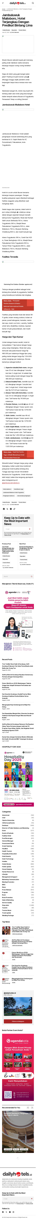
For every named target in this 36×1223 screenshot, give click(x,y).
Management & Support (9, 877)
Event (4, 830)
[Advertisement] (18, 168)
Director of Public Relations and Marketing (15, 828)
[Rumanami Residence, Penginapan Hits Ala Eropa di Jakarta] (18, 1132)
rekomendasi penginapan (23, 495)
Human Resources (8, 872)
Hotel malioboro (7, 489)
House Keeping (7, 869)
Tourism (4, 908)
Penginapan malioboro (8, 495)
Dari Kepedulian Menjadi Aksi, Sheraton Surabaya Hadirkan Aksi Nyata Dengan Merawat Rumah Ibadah (18, 716)
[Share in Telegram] (11, 509)
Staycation (14, 30)
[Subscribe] (30, 529)
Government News (8, 843)
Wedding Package (8, 915)
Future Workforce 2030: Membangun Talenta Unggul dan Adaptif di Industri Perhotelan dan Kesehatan (16, 685)
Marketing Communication (10, 879)
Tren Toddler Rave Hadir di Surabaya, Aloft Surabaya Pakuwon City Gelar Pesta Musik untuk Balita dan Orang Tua (17, 666)
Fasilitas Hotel (6, 836)
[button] (3, 3)
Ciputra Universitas (8, 820)
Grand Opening (7, 846)
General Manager (7, 841)
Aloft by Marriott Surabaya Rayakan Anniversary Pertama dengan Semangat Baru (22, 941)
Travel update (6, 913)
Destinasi (5, 825)
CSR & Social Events (8, 823)
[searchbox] (16, 576)
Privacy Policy (24, 533)
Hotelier (4, 861)
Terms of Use (7, 535)
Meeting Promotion (8, 882)
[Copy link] (14, 509)
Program (5, 892)
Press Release (6, 890)
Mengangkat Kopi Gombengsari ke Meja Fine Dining (22, 979)
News (4, 887)
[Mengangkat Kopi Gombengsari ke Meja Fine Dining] (6, 982)
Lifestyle (5, 874)
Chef (3, 818)
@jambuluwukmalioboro (11, 483)
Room (4, 895)
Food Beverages (7, 838)
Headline (5, 848)
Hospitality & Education (9, 854)
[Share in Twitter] (7, 509)
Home (3, 9)
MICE (3, 884)
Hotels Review (6, 30)
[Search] (32, 576)
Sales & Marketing (8, 900)
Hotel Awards (6, 856)
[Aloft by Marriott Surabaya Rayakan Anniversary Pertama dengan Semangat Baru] (6, 943)
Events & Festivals (7, 833)
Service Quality (7, 902)
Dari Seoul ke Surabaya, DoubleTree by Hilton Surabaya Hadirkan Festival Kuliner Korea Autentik (16, 696)
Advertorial (5, 815)
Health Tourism (7, 851)
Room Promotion (7, 897)
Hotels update (6, 866)
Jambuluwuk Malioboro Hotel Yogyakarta (13, 492)
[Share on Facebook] (4, 509)
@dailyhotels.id (10, 993)
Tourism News (22, 30)
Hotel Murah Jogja (18, 489)
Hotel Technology (7, 859)
